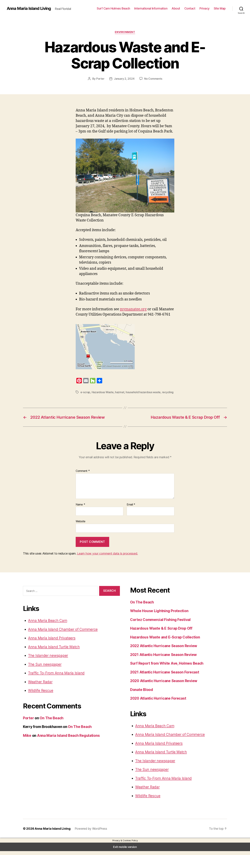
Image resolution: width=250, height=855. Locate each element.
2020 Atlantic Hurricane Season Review (163, 681)
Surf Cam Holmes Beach (113, 8)
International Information (151, 8)
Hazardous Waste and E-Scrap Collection (165, 637)
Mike (27, 735)
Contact (189, 8)
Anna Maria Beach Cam (47, 620)
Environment (125, 32)
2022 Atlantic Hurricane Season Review (163, 646)
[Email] (85, 380)
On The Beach (51, 718)
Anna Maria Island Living (29, 8)
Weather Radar (40, 682)
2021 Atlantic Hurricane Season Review (163, 655)
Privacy (204, 8)
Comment (83, 471)
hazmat (119, 392)
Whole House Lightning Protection (159, 611)
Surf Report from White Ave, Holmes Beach (166, 663)
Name (80, 504)
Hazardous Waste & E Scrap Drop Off (161, 628)
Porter (100, 78)
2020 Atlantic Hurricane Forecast (158, 698)
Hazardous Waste (103, 392)
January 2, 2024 (124, 78)
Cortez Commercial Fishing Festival (160, 620)
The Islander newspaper (48, 655)
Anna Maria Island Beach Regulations (68, 735)
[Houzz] (92, 380)
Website (80, 521)
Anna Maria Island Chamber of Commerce (63, 629)
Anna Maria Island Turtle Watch (54, 647)
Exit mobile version (125, 847)
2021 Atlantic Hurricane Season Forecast (164, 672)
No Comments (153, 78)
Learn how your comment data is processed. (107, 553)
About (176, 8)
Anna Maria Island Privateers (51, 638)
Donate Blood (141, 690)
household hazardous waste (143, 392)
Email (131, 504)
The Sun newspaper (44, 664)
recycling (168, 392)
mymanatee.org (133, 309)
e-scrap (85, 392)
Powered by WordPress (91, 828)
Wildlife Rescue (40, 690)
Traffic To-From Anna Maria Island (56, 673)
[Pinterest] (79, 380)
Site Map (220, 8)
